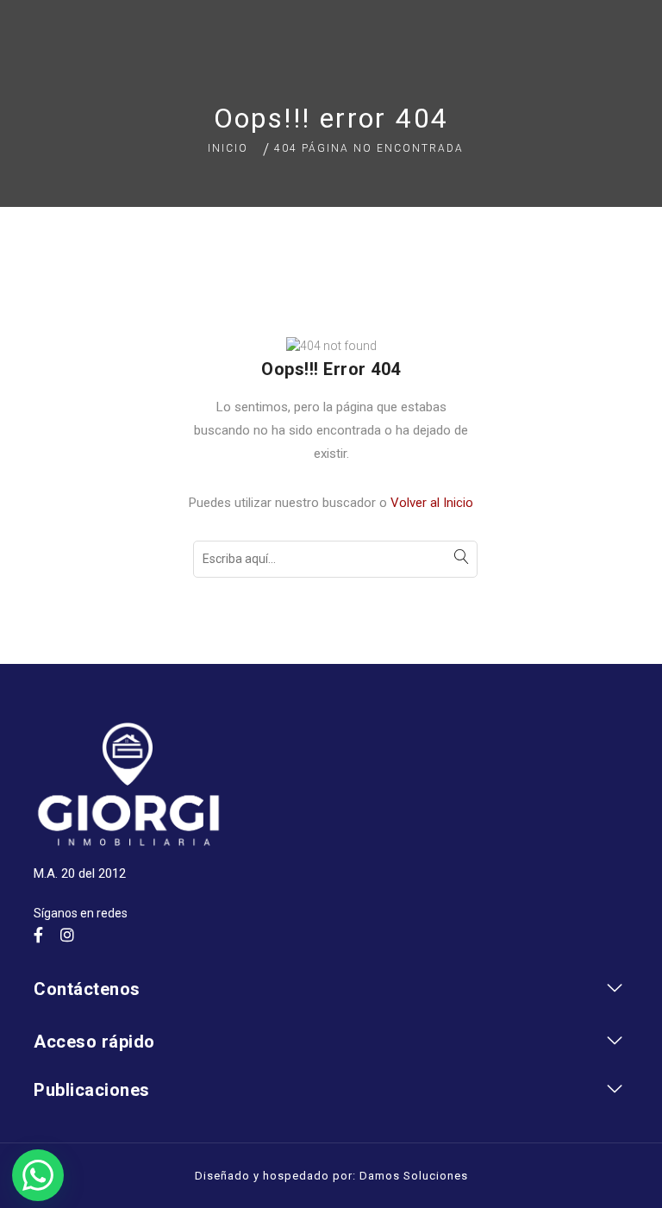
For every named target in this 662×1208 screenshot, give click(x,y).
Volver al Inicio (431, 502)
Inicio (228, 148)
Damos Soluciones (413, 1175)
